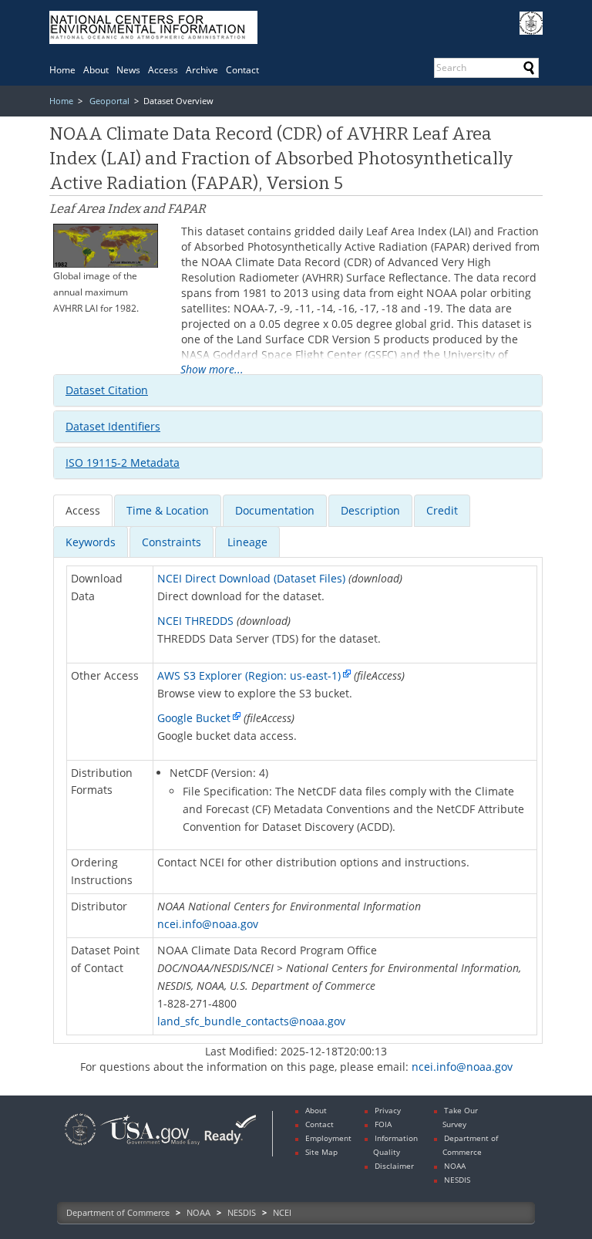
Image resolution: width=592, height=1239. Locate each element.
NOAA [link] (455, 1165)
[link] (80, 1147)
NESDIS (241, 1212)
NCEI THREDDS (195, 620)
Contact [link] (319, 1124)
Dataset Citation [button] (107, 390)
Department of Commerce (118, 1212)
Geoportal (109, 101)
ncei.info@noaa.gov (207, 924)
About (96, 69)
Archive (202, 69)
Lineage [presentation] (247, 542)
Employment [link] (328, 1138)
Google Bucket (193, 718)
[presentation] (83, 510)
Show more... (212, 369)
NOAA (198, 1212)
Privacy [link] (388, 1110)
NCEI (282, 1212)
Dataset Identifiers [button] (113, 426)
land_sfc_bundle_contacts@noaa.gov (251, 1021)
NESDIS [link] (457, 1179)
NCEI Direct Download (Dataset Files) (251, 578)
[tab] (298, 390)
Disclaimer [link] (394, 1165)
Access (163, 69)
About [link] (316, 1110)
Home (62, 69)
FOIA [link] (383, 1124)
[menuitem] (62, 70)
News (128, 69)
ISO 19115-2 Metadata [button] (123, 462)
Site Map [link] (321, 1151)
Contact (242, 69)
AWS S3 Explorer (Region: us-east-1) (249, 675)
